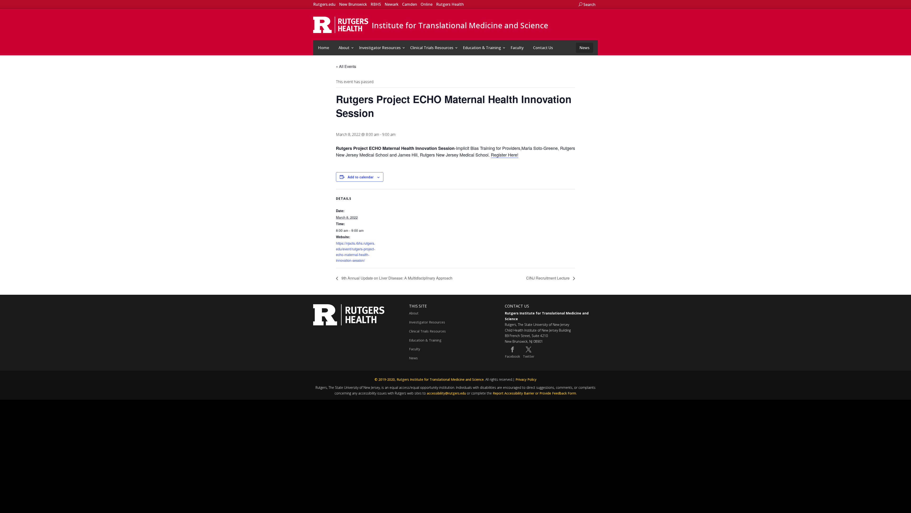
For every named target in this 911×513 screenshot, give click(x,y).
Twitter (528, 356)
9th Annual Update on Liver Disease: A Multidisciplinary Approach (396, 278)
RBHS (376, 4)
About (344, 47)
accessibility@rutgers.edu (446, 393)
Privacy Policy (526, 379)
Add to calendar (360, 177)
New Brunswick (353, 4)
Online (426, 4)
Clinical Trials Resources (431, 47)
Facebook (512, 356)
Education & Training (482, 47)
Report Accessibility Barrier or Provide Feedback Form (534, 393)
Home (323, 47)
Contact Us (543, 47)
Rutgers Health (450, 4)
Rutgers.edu (324, 4)
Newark (392, 4)
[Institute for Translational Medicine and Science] (340, 24)
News (584, 47)
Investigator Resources (380, 47)
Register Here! (504, 155)
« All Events (346, 66)
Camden (409, 4)
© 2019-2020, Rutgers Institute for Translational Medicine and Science (429, 379)
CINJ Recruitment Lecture (548, 278)
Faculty (517, 47)
